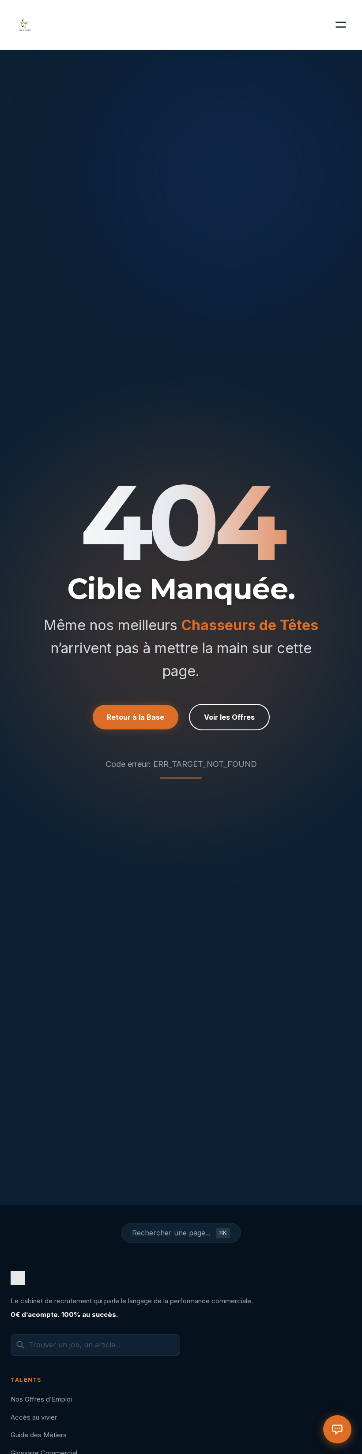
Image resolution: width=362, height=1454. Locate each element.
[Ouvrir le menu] (340, 24)
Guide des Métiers (39, 1435)
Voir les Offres (229, 717)
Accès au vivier (34, 1417)
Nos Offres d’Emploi (41, 1399)
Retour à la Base (135, 717)
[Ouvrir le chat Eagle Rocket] (337, 1429)
